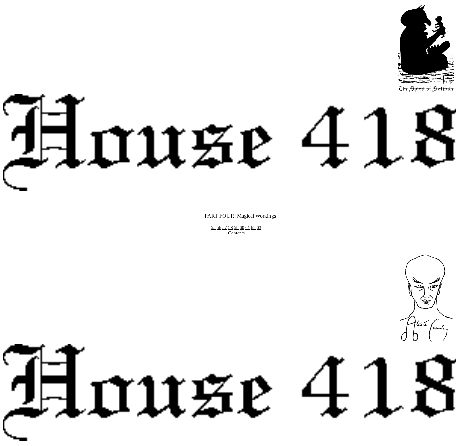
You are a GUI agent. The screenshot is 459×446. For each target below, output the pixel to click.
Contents (236, 232)
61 (247, 227)
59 (236, 227)
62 (253, 227)
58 (230, 227)
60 (242, 227)
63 (259, 227)
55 (213, 227)
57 (224, 227)
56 (219, 227)
